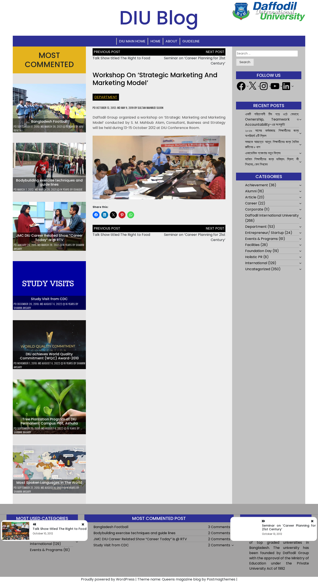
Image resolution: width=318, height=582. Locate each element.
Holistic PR (253, 256)
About (171, 41)
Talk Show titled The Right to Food (121, 58)
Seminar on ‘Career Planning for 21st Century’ (289, 527)
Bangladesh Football (49, 121)
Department (105, 97)
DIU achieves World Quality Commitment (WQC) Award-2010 (49, 356)
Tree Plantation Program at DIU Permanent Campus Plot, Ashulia (49, 421)
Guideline (191, 41)
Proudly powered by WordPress (108, 579)
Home (155, 41)
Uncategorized (257, 269)
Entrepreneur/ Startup (264, 232)
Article (250, 197)
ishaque (77, 189)
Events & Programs (261, 238)
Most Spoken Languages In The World (49, 482)
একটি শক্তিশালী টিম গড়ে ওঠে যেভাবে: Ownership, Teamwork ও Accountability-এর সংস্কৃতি (272, 119)
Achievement (256, 185)
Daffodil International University (272, 215)
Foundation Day (258, 250)
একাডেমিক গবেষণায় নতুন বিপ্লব (262, 153)
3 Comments (219, 526)
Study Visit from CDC (49, 298)
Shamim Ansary (22, 308)
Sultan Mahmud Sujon (150, 107)
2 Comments (219, 533)
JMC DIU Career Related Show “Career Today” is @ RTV (49, 237)
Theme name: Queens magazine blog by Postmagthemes (186, 579)
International (256, 262)
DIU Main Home (132, 41)
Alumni (251, 191)
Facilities (252, 244)
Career (251, 203)
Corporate (254, 209)
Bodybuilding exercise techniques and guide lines (49, 182)
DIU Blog (159, 17)
